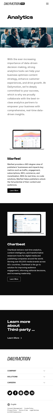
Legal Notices (34, 410)
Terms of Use (23, 410)
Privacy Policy (12, 410)
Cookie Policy (28, 408)
